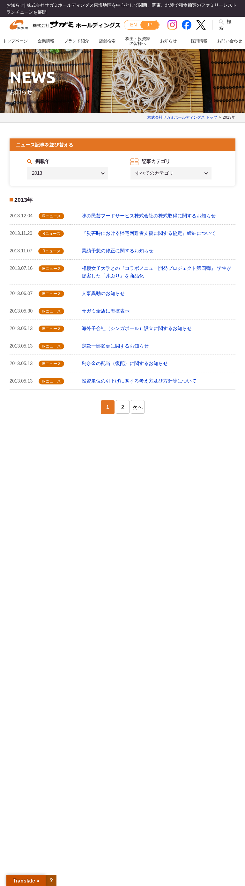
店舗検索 (107, 41)
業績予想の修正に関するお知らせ (117, 250)
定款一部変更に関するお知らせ (115, 345)
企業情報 (46, 41)
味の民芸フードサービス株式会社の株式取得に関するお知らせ (149, 215)
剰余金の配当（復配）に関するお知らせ (125, 363)
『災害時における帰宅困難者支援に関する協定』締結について (149, 233)
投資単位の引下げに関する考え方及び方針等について (139, 380)
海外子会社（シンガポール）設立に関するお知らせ (137, 328)
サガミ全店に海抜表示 (106, 310)
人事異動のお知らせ (103, 293)
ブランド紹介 (76, 41)
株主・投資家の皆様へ (137, 41)
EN (133, 24)
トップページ (15, 41)
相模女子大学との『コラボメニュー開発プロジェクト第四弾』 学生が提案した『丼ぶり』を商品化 (156, 271)
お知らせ (168, 41)
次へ (137, 407)
